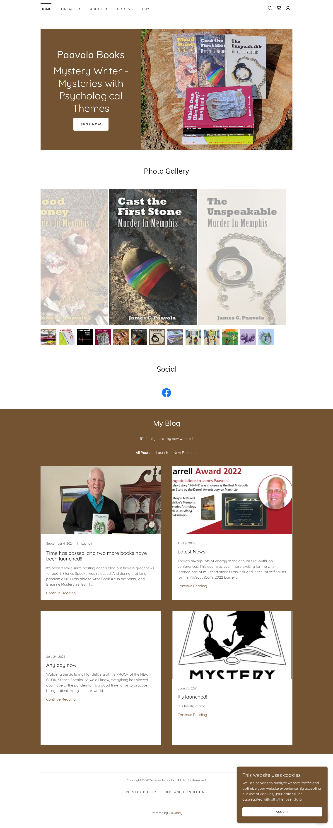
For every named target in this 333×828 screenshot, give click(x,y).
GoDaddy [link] (175, 813)
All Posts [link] (143, 452)
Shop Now (91, 124)
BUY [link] (146, 9)
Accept (282, 811)
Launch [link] (162, 452)
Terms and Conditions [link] (183, 792)
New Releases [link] (185, 452)
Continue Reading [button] (61, 593)
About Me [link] (100, 9)
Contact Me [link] (71, 9)
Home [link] (46, 9)
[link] (278, 8)
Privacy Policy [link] (141, 792)
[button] (126, 9)
